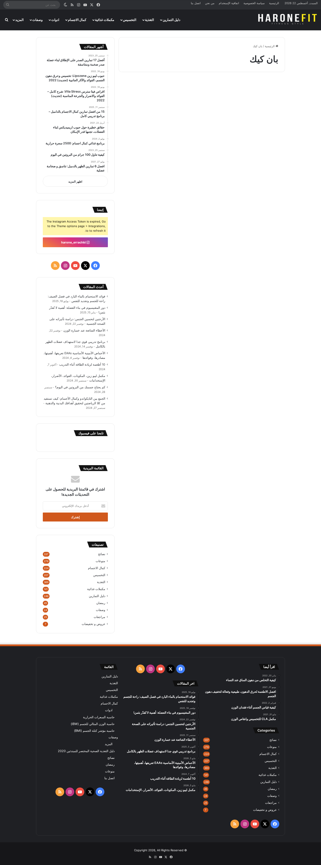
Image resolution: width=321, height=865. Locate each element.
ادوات (55, 20)
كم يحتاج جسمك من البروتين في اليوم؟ (80, 387)
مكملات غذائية (104, 20)
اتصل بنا (196, 3)
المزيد (19, 20)
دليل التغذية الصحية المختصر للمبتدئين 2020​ (86, 751)
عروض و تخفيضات (93, 624)
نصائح (101, 554)
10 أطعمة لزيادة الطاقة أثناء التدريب (82, 364)
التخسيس (129, 20)
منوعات (100, 561)
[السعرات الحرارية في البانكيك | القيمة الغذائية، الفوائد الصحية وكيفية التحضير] (245, 160)
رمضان (100, 603)
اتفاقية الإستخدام (229, 3)
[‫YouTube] (75, 265)
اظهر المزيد (75, 181)
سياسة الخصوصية (254, 3)
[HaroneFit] (288, 20)
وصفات (37, 20)
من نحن (209, 3)
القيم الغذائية (268, 88)
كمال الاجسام (77, 20)
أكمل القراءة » (265, 212)
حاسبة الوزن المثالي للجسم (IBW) (93, 724)
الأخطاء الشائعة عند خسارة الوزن (84, 330)
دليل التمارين (171, 20)
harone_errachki (73, 242)
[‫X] (85, 265)
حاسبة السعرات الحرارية (99, 717)
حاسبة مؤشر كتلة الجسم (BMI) (94, 730)
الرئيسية (274, 3)
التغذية (149, 20)
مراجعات (99, 617)
